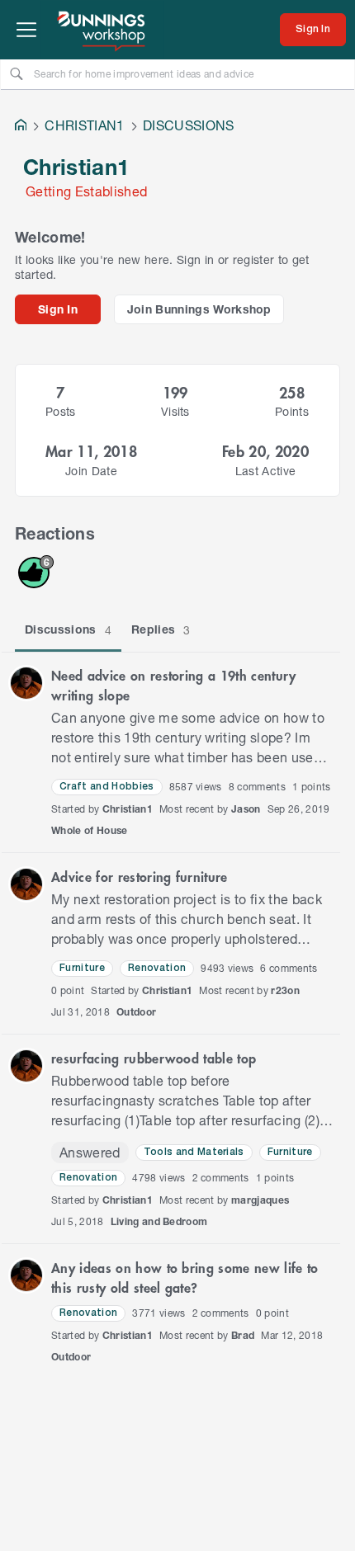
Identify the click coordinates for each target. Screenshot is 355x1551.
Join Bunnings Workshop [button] (199, 309)
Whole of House (89, 830)
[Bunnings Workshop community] (102, 30)
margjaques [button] (260, 1200)
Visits (175, 411)
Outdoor (136, 1012)
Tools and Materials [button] (194, 1152)
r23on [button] (285, 990)
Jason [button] (246, 809)
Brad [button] (242, 1335)
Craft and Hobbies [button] (106, 786)
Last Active (265, 471)
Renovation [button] (157, 968)
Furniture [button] (82, 968)
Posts (60, 411)
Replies (161, 629)
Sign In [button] (58, 309)
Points (292, 411)
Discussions (68, 629)
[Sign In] (313, 29)
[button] (26, 683)
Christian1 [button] (127, 809)
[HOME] (20, 126)
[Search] (16, 73)
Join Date (91, 471)
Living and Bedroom (159, 1221)
